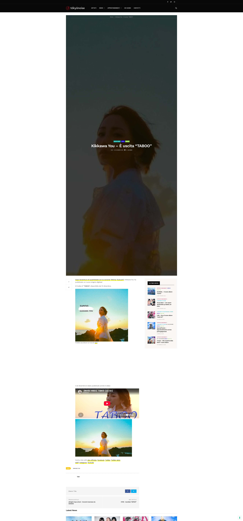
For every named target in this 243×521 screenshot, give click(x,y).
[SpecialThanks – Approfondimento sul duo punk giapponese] (151, 325)
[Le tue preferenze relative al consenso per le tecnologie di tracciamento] (239, 517)
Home (111, 17)
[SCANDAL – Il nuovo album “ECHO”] (151, 291)
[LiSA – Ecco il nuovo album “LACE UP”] (151, 314)
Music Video (117, 141)
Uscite (127, 141)
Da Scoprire (169, 324)
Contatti (137, 8)
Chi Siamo (127, 8)
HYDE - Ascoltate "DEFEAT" (128, 502)
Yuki (112, 150)
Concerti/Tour (161, 300)
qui (96, 343)
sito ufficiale (92, 460)
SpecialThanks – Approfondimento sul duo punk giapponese (164, 329)
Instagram (83, 463)
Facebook (100, 460)
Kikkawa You (76, 468)
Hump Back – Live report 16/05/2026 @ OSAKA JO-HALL (164, 304)
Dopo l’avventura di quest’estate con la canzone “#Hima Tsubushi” (99, 280)
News (101, 8)
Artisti (93, 8)
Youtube (91, 463)
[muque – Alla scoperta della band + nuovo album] (151, 340)
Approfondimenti (114, 8)
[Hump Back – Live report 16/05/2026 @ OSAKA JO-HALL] (151, 302)
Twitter (107, 460)
